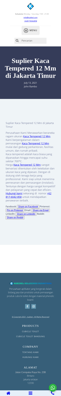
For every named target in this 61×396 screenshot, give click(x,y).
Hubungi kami (14, 193)
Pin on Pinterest (15, 210)
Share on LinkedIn (26, 214)
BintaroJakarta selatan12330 (30, 378)
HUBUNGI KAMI (30, 357)
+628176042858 (30, 21)
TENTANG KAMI (30, 352)
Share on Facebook (28, 206)
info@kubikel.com (30, 17)
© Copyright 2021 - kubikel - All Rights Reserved (30, 317)
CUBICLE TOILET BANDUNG (30, 336)
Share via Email (41, 210)
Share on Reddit (15, 217)
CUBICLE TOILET (30, 331)
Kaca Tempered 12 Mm (36, 136)
